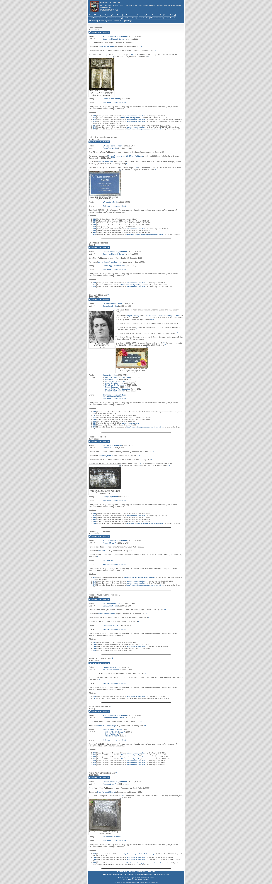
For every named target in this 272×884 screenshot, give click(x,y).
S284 (94, 577)
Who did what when (156, 18)
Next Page (128, 21)
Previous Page (118, 21)
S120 (94, 219)
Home (90, 15)
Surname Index (157, 15)
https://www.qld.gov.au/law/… (136, 116)
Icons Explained (145, 15)
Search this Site (170, 18)
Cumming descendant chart (114, 395)
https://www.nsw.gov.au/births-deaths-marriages (139, 577)
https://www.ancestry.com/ (130, 118)
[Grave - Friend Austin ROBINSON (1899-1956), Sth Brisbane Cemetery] (105, 830)
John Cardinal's (126, 882)
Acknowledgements (105, 21)
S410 (94, 223)
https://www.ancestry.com (130, 423)
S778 (94, 125)
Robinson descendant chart (114, 103)
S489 (94, 129)
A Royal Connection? (96, 18)
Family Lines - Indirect (130, 15)
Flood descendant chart (112, 397)
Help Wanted (93, 21)
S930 (94, 650)
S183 (94, 221)
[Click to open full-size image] (113, 57)
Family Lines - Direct (114, 15)
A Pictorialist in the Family (113, 18)
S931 (94, 227)
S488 (94, 116)
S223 (94, 425)
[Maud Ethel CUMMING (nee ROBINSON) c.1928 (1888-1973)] (101, 342)
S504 (94, 423)
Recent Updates (143, 18)
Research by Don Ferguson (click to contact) (132, 878)
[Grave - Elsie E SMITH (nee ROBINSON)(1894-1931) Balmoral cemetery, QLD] (105, 195)
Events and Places (130, 18)
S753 (94, 118)
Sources (132, 871)
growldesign (155, 882)
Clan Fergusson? (100, 15)
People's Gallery (169, 15)
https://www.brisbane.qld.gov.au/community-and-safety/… (145, 129)
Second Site (133, 882)
